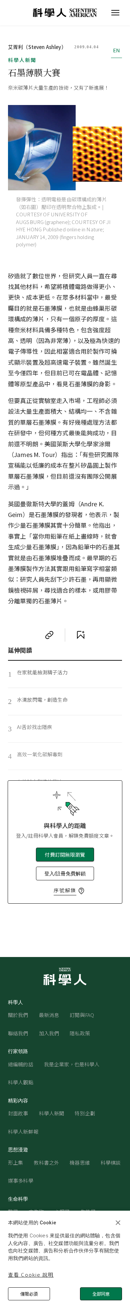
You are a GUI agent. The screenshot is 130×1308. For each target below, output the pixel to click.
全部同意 (101, 1294)
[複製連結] (49, 635)
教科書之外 (46, 1162)
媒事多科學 (20, 1180)
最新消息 (49, 1014)
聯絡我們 (18, 1033)
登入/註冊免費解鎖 (65, 873)
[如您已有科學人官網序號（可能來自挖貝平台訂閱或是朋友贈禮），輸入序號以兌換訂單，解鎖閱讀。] (81, 891)
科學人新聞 (22, 59)
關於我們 (18, 1014)
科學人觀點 (20, 1082)
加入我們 (49, 1033)
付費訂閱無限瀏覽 (65, 854)
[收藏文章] (80, 635)
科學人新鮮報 (23, 1131)
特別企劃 (85, 1113)
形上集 (15, 1162)
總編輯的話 (20, 1064)
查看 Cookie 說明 (31, 1274)
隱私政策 (80, 1033)
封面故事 (18, 1113)
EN (116, 50)
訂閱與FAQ (82, 1014)
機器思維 (80, 1162)
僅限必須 (29, 1294)
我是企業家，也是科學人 (72, 1064)
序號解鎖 (65, 890)
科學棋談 (111, 1162)
